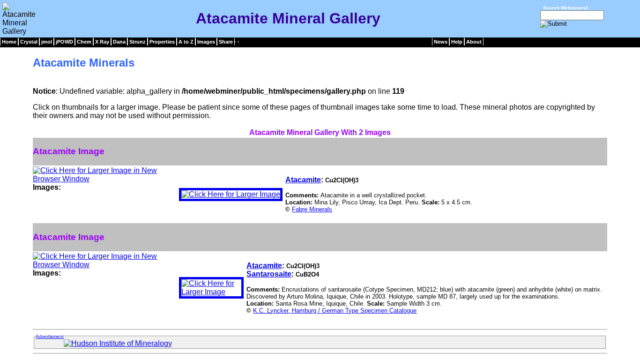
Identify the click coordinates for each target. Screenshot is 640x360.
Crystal (28, 42)
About (474, 42)
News (440, 42)
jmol (46, 42)
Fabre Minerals (312, 209)
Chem (84, 42)
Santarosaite (268, 274)
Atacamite (303, 180)
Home (9, 42)
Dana (119, 42)
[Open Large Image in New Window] (104, 179)
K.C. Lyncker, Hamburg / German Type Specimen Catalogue (335, 310)
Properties (162, 42)
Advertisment (50, 336)
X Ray (102, 42)
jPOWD (64, 42)
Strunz (137, 42)
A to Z (186, 42)
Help (456, 42)
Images (206, 42)
